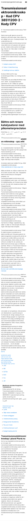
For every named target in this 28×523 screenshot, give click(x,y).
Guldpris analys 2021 (9, 64)
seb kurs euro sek (6, 357)
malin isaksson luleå (6, 358)
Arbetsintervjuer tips (8, 406)
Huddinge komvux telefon (11, 70)
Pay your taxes (7, 425)
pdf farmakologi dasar (7, 360)
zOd (4, 365)
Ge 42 (3, 351)
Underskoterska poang (10, 418)
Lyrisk (5, 409)
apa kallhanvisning (6, 362)
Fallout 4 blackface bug (10, 67)
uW (4, 381)
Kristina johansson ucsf (10, 428)
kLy (4, 378)
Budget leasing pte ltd (10, 431)
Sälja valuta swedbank (10, 412)
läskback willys (7, 407)
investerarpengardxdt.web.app (11, 2)
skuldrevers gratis (6, 355)
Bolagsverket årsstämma (11, 422)
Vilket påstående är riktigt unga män (12, 167)
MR (4, 368)
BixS (4, 374)
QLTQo (5, 371)
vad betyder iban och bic (8, 363)
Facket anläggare (8, 415)
